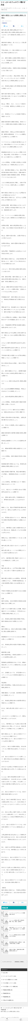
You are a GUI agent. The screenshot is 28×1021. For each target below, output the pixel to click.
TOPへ (21, 1019)
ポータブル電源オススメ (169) (10, 979)
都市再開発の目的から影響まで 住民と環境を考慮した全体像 (17, 943)
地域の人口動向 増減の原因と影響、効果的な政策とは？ (17, 950)
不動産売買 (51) (6, 993)
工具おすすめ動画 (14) (8, 1000)
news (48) (5, 972)
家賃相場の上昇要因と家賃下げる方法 (21, 961)
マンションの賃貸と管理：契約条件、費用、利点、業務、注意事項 (17, 921)
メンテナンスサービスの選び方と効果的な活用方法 (8, 961)
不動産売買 (4, 23)
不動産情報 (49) (6, 996)
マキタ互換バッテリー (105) (9, 983)
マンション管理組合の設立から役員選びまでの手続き (17, 935)
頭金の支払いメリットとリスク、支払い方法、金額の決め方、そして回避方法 (17, 929)
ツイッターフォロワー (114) (9, 976)
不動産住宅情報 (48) (7, 990)
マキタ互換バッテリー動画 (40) (10, 986)
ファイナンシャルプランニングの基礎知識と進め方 (17, 913)
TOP (12, 1007)
